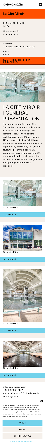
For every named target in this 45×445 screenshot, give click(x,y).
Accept (22, 423)
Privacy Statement (27, 441)
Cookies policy (15, 441)
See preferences (22, 436)
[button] (41, 401)
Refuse (22, 429)
